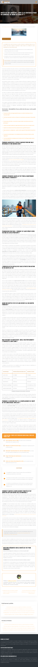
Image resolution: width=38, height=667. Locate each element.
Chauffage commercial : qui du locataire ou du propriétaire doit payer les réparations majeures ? (19, 628)
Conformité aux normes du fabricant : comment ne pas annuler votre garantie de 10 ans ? (19, 610)
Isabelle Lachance (12, 580)
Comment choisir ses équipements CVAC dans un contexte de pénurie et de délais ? (19, 624)
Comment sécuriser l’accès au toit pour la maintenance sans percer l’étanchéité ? (19, 118)
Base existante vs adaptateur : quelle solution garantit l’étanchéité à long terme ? (19, 131)
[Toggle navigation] (36, 2)
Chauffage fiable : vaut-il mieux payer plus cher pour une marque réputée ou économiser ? (19, 612)
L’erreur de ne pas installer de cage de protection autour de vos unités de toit (18, 125)
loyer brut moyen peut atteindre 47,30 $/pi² (16, 159)
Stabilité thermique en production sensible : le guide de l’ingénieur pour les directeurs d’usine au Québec (10, 592)
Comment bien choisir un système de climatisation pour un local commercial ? (19, 608)
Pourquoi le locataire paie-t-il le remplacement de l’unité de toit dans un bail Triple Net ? (18, 135)
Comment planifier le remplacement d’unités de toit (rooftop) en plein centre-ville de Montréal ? (19, 139)
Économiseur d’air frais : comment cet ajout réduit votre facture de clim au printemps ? (18, 122)
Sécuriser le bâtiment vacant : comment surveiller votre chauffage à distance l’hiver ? (19, 614)
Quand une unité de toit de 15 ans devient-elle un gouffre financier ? (16, 127)
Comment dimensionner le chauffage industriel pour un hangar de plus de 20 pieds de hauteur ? (28, 592)
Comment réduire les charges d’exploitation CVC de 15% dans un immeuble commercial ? (19, 626)
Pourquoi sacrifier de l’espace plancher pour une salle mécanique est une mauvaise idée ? (18, 114)
